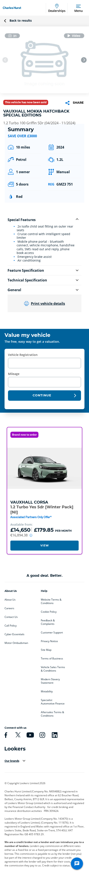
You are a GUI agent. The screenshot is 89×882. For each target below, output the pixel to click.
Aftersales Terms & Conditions (52, 714)
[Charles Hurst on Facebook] (5, 735)
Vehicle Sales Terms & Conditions (53, 669)
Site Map (46, 650)
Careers (9, 608)
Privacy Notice (49, 641)
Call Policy (11, 625)
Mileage (13, 374)
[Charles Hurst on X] (17, 735)
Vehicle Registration (23, 355)
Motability (47, 691)
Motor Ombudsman (16, 643)
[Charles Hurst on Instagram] (41, 735)
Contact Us (11, 617)
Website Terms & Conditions (51, 601)
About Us (10, 599)
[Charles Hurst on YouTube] (29, 735)
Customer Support (52, 632)
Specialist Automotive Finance (53, 701)
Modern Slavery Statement (50, 681)
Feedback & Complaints (48, 622)
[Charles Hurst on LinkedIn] (54, 735)
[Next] (84, 60)
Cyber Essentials (14, 634)
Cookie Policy (49, 612)
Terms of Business (52, 658)
